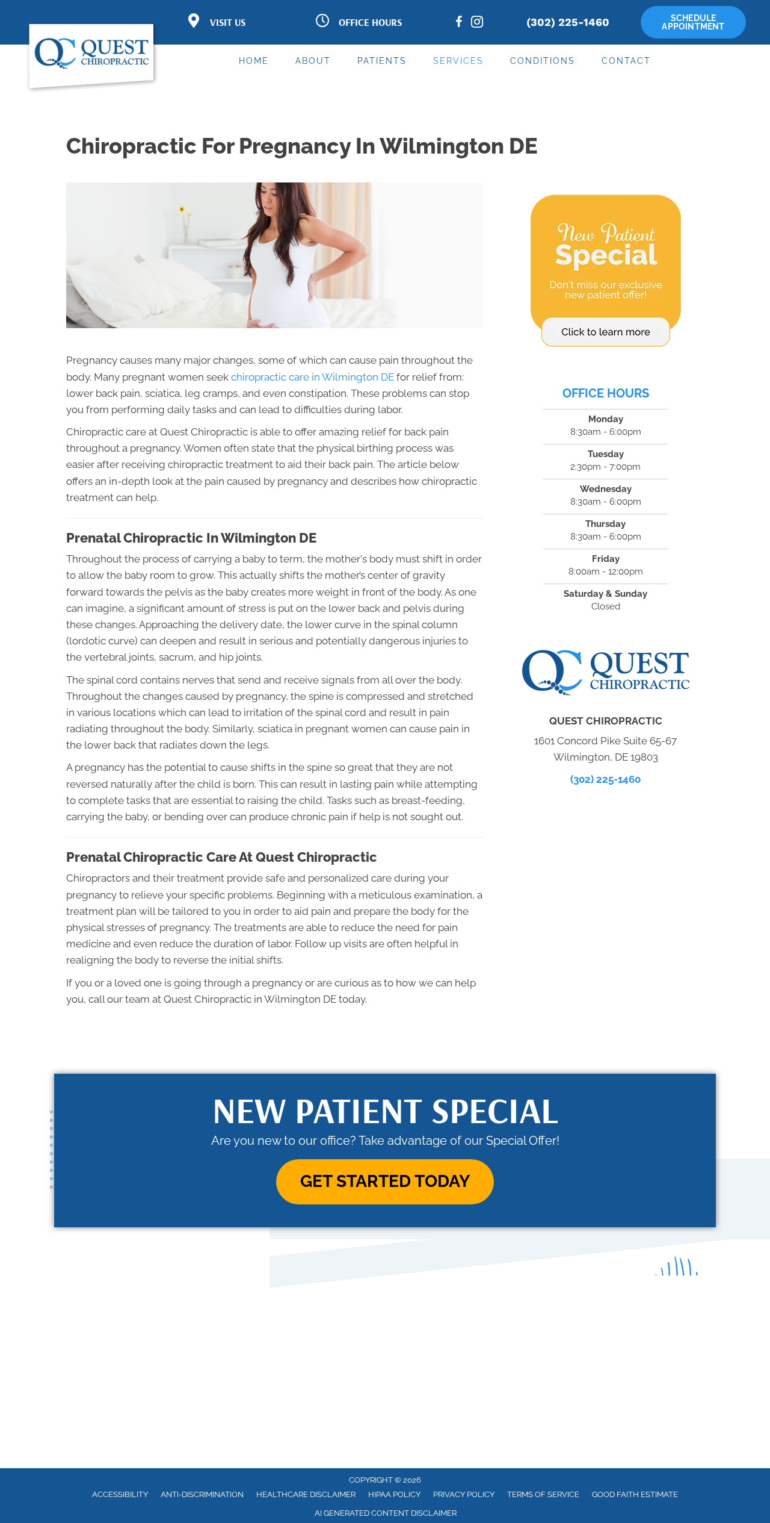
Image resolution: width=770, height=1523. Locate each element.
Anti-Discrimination (202, 1494)
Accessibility (120, 1494)
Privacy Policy (463, 1494)
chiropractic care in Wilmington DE (312, 377)
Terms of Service (543, 1494)
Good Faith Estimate (635, 1494)
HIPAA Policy (394, 1494)
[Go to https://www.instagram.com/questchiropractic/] (477, 24)
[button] (385, 1181)
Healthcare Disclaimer (306, 1494)
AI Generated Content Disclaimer (386, 1513)
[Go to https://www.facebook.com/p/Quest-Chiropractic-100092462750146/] (459, 24)
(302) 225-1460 (567, 22)
